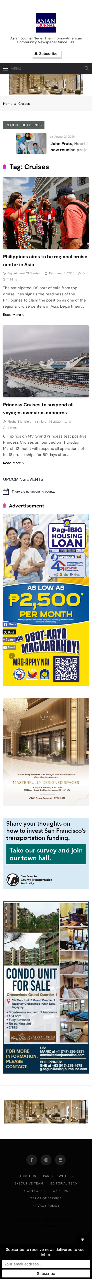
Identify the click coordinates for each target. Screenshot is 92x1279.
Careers (60, 1191)
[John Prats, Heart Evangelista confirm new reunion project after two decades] (17, 143)
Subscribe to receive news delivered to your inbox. (46, 1252)
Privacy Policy (46, 1206)
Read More (12, 314)
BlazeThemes (45, 1225)
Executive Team (29, 1183)
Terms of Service (46, 1198)
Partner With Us (58, 1176)
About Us (27, 1176)
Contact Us (35, 1191)
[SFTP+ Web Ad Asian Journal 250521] (46, 888)
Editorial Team (64, 1183)
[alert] (46, 491)
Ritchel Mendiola (19, 422)
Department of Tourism (24, 273)
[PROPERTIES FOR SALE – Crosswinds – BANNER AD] (46, 1072)
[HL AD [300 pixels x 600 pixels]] (46, 684)
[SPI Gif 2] (46, 93)
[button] (12, 656)
